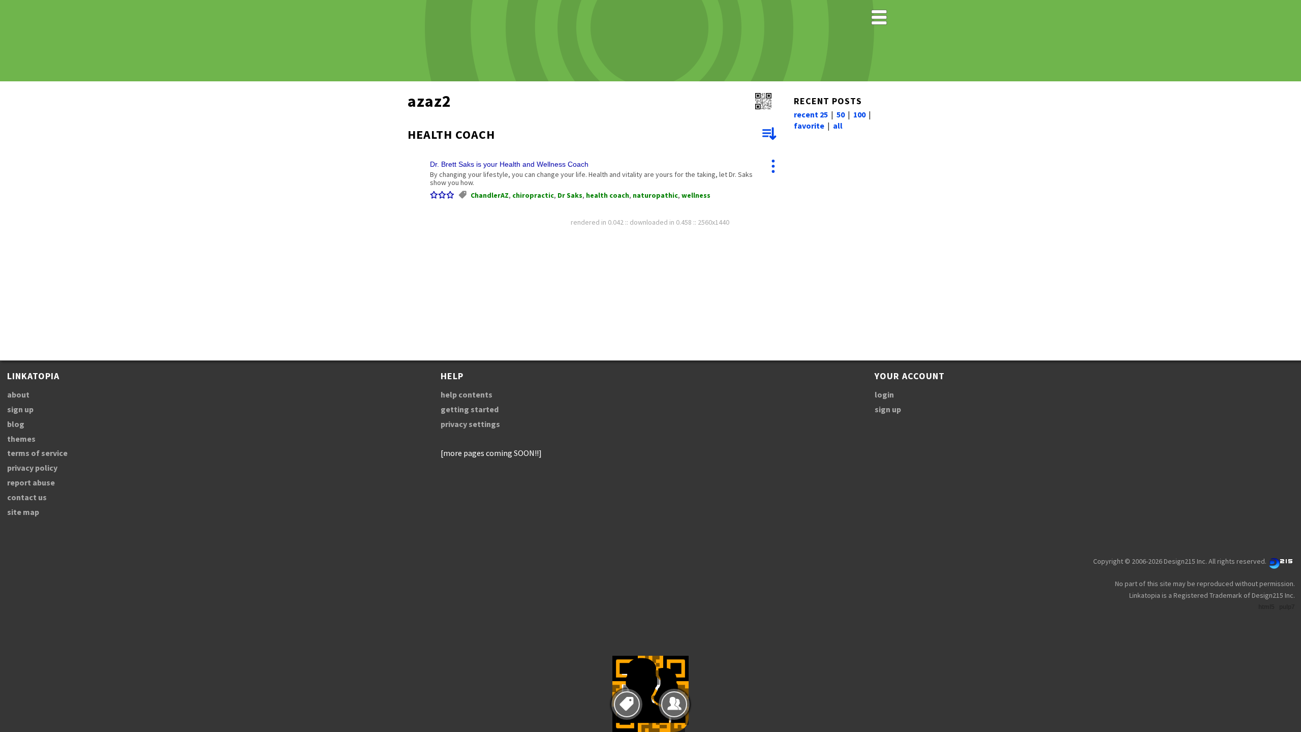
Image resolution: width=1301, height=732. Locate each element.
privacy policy (32, 468)
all (838, 125)
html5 (1266, 607)
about (18, 394)
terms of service (37, 453)
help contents (466, 394)
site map (23, 512)
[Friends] (674, 704)
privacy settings (470, 424)
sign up (20, 409)
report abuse (31, 482)
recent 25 (811, 114)
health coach (607, 195)
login (884, 394)
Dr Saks (569, 195)
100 (859, 114)
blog (15, 424)
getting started (470, 409)
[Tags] (627, 704)
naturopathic (655, 195)
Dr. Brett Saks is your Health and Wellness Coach (509, 164)
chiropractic (533, 195)
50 (841, 114)
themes (21, 439)
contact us (27, 497)
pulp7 (1287, 607)
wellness (696, 195)
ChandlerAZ (490, 195)
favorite (809, 125)
